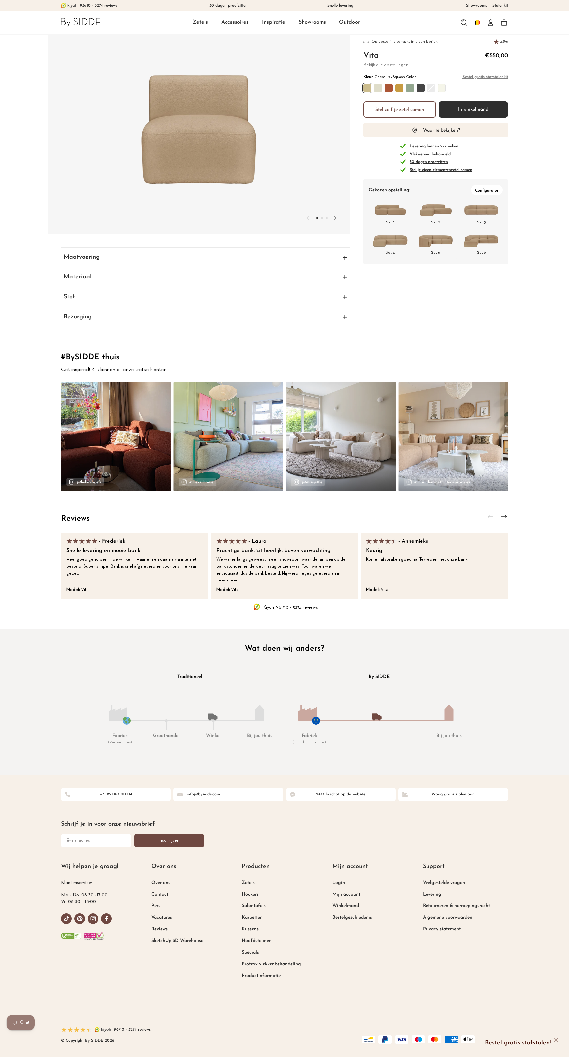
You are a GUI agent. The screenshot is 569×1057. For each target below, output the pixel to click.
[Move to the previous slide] (308, 218)
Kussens (250, 929)
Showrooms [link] (476, 6)
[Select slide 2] (327, 218)
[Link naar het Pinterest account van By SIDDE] (79, 918)
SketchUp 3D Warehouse (177, 940)
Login (338, 882)
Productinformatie (261, 975)
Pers (155, 905)
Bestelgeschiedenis (352, 917)
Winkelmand (345, 905)
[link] (80, 22)
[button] (200, 23)
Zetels (200, 22)
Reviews (75, 519)
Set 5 (435, 252)
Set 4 (390, 252)
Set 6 (481, 252)
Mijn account (346, 894)
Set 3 (481, 222)
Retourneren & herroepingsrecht (456, 905)
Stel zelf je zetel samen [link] (399, 109)
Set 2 (435, 222)
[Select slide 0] (317, 218)
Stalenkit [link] (500, 6)
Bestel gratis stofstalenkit (485, 77)
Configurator (487, 191)
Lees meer (226, 580)
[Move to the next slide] (335, 218)
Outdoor (349, 22)
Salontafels (254, 905)
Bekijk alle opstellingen (385, 65)
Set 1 (390, 222)
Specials (250, 952)
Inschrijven (169, 840)
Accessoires (235, 22)
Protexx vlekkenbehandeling (271, 964)
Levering (432, 894)
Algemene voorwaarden (447, 917)
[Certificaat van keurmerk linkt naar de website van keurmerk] (94, 936)
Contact (159, 894)
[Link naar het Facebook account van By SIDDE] (106, 918)
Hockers (250, 894)
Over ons (160, 882)
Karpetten (252, 917)
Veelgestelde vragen (444, 882)
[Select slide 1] (322, 218)
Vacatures (161, 917)
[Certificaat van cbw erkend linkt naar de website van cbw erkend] (71, 936)
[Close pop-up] (556, 1040)
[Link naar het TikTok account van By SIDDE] (66, 918)
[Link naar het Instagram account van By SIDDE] (93, 918)
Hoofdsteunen (257, 940)
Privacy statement (442, 929)
